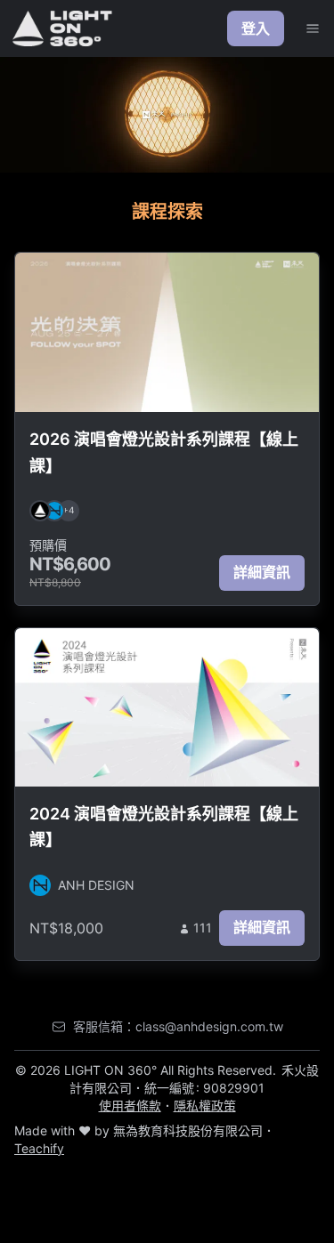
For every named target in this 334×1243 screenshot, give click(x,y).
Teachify (39, 1148)
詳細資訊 (261, 572)
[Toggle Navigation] (312, 28)
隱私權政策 (205, 1105)
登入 (255, 28)
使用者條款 (130, 1105)
